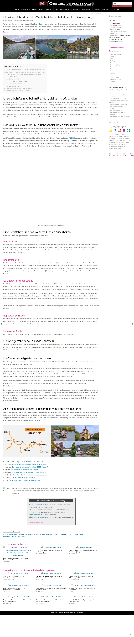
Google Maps (117, 25)
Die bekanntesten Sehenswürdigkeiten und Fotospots (29, 392)
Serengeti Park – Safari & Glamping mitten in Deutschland (82, 517)
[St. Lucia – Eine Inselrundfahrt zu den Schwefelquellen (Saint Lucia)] (18, 501)
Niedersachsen (114, 67)
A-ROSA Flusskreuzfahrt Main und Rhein (15, 462)
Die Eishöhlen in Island (116, 110)
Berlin (118, 29)
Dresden (127, 35)
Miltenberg (41, 24)
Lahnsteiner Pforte (15, 86)
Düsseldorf (112, 37)
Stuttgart (116, 39)
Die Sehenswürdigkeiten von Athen (119, 116)
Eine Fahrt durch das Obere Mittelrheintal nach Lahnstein (28, 403)
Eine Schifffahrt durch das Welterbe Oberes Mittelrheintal (23, 74)
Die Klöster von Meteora (117, 92)
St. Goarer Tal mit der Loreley (18, 81)
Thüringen (112, 81)
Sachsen (112, 75)
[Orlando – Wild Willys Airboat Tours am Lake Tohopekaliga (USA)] (84, 501)
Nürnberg (111, 39)
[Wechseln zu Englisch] (118, 9)
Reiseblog (21, 20)
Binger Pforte (13, 76)
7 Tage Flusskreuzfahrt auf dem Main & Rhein (30, 390)
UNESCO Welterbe (66, 462)
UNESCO (72, 138)
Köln (124, 37)
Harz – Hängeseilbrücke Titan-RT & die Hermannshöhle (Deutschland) (14, 517)
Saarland (112, 73)
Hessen (112, 63)
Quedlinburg (119, 41)
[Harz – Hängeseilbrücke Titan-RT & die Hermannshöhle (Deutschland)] (18, 513)
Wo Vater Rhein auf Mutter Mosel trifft (23, 405)
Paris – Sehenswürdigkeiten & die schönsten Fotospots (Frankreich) (16, 487)
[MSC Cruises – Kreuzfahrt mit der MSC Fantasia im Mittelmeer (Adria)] (51, 513)
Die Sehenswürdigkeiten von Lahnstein (18, 90)
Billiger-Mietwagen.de (35, 442)
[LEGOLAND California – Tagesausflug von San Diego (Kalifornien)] (83, 525)
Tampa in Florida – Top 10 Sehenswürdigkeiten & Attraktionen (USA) (83, 479)
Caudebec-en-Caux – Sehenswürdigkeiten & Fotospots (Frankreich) (48, 528)
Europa (26, 20)
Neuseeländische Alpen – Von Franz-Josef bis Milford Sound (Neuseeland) (49, 505)
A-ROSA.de (32, 440)
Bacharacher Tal (14, 79)
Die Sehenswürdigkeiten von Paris (119, 90)
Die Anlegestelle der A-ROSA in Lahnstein (19, 88)
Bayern (112, 56)
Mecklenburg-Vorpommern (117, 65)
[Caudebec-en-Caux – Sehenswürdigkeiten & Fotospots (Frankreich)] (51, 525)
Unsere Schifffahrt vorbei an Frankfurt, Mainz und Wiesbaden (25, 69)
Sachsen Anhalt (114, 77)
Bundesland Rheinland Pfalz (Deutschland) (40, 462)
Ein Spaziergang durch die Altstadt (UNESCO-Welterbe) (30, 395)
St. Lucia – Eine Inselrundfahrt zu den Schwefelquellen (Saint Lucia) (14, 505)
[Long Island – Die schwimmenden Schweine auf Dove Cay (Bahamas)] (18, 525)
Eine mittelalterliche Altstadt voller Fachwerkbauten (29, 400)
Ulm (121, 39)
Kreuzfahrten (33, 435)
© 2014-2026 (54, 540)
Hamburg (121, 35)
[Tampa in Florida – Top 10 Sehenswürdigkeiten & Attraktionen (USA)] (84, 475)
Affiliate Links (78, 540)
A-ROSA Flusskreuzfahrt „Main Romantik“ (42, 433)
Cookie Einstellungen (66, 540)
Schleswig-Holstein (115, 79)
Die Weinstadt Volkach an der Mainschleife (24, 398)
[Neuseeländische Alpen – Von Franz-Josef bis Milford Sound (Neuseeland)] (51, 501)
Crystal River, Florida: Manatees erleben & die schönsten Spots (49, 479)
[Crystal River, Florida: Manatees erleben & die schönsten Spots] (51, 475)
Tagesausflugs (62, 178)
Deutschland (31, 20)
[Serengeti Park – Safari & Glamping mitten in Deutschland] (84, 513)
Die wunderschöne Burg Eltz (118, 98)
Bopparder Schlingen (15, 83)
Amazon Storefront (45, 445)
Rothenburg (118, 37)
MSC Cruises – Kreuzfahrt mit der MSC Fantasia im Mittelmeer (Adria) (51, 517)
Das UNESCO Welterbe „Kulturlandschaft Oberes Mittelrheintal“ (25, 72)
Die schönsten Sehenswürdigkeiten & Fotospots (24, 408)
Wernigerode (112, 41)
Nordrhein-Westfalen (115, 69)
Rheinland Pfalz (114, 71)
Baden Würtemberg (115, 54)
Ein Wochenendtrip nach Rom (118, 104)
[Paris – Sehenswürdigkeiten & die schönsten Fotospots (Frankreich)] (18, 483)
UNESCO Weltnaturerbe (18, 464)
